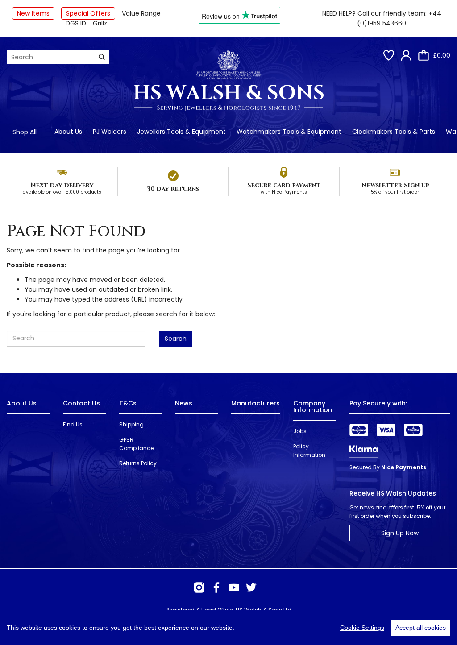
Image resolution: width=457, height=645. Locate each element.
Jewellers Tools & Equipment (181, 131)
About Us (68, 131)
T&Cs (128, 403)
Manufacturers (255, 403)
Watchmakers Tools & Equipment (289, 131)
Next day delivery (62, 185)
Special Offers (88, 13)
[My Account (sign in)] (406, 55)
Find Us (73, 424)
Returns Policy (138, 463)
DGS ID (76, 23)
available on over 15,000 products (62, 192)
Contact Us (81, 403)
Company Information (312, 406)
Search (176, 338)
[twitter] (251, 587)
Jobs (300, 431)
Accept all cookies (420, 627)
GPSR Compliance (136, 444)
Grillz (100, 23)
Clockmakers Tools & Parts (393, 131)
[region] (228, 627)
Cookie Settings (362, 627)
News (183, 403)
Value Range (141, 13)
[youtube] (233, 587)
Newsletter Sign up (395, 185)
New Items (33, 13)
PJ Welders (109, 131)
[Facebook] (216, 587)
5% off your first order (395, 192)
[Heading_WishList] (388, 55)
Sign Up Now (400, 533)
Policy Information (309, 450)
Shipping (131, 424)
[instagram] (199, 587)
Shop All (24, 132)
